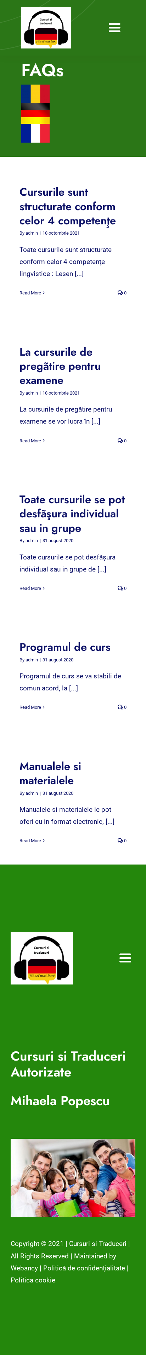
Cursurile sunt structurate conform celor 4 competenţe (67, 206)
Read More (30, 292)
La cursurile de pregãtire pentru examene (60, 366)
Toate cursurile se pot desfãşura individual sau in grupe (72, 514)
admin (32, 233)
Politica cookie (33, 1280)
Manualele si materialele (50, 773)
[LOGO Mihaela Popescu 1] (46, 10)
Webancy (24, 1268)
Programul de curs (65, 647)
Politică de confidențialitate (84, 1268)
